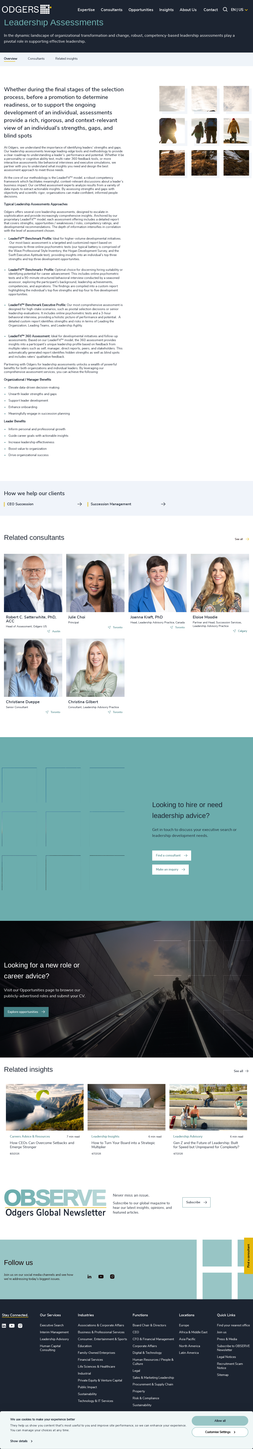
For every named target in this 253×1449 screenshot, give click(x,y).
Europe (184, 1325)
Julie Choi (76, 617)
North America (189, 1346)
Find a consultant (168, 855)
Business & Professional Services (101, 1332)
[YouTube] (101, 1277)
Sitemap (222, 1375)
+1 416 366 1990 (87, 583)
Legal (136, 1370)
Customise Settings (217, 1431)
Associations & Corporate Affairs (101, 1325)
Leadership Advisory (54, 1339)
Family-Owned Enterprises (96, 1352)
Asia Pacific (187, 1339)
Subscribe (193, 1202)
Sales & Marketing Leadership (153, 1377)
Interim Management (54, 1332)
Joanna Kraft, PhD (146, 617)
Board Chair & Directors (149, 1325)
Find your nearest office (233, 1325)
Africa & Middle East (193, 1332)
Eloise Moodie (205, 617)
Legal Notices (226, 1357)
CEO (136, 1332)
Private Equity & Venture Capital (100, 1380)
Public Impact (87, 1387)
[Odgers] (26, 10)
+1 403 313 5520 (212, 590)
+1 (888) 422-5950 (26, 590)
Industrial (84, 1373)
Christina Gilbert (83, 702)
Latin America (189, 1352)
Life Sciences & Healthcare (96, 1366)
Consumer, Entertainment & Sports (102, 1339)
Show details (18, 1441)
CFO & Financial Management (153, 1339)
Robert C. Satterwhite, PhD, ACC (31, 619)
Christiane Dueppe (23, 702)
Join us (222, 1332)
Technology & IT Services (95, 1401)
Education (85, 1346)
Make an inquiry (167, 869)
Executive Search (52, 1325)
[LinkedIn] (89, 1277)
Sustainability (87, 1394)
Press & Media (227, 1339)
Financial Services (90, 1359)
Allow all (220, 1420)
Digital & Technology (147, 1352)
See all (238, 1071)
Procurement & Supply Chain (153, 1384)
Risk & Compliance (146, 1398)
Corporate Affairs (145, 1346)
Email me (18, 596)
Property (139, 1391)
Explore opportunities (23, 1011)
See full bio (44, 602)
